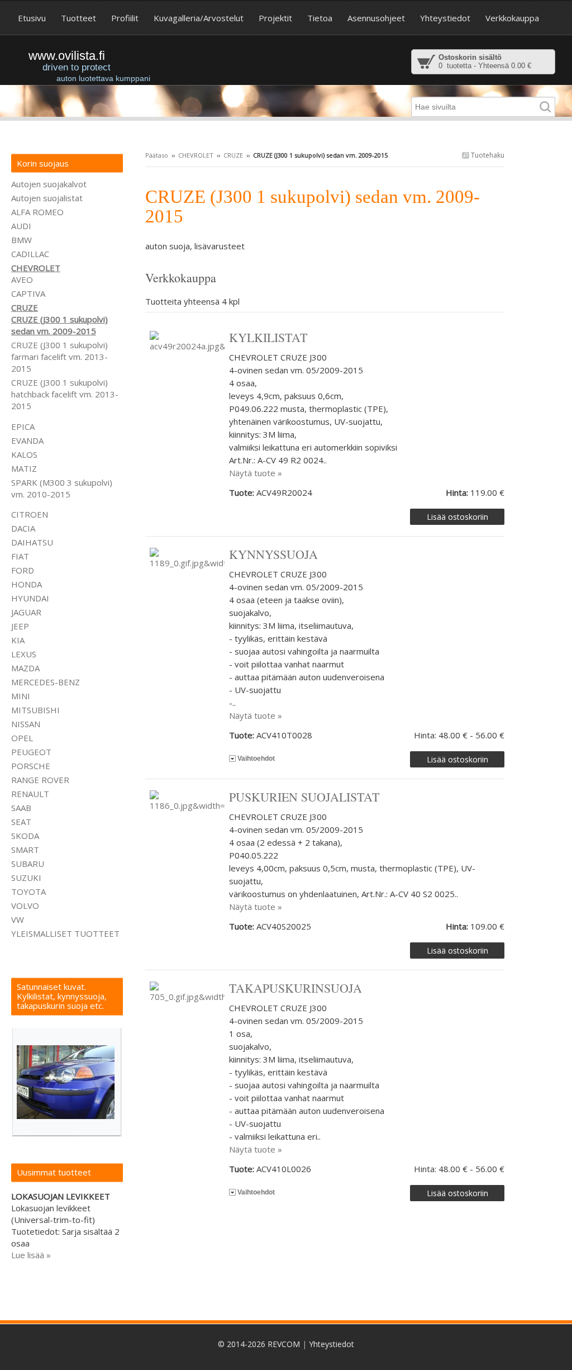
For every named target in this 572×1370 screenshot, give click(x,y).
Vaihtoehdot (256, 758)
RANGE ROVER (40, 779)
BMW (21, 239)
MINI (20, 695)
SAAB (21, 807)
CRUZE (233, 155)
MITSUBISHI (35, 709)
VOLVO (25, 905)
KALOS (24, 454)
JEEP (20, 626)
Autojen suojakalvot (49, 183)
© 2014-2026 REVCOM (259, 1344)
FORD (22, 570)
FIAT (20, 556)
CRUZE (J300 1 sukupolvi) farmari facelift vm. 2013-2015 (59, 356)
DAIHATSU (32, 542)
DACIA (23, 528)
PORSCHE (30, 765)
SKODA (25, 835)
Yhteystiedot (331, 1344)
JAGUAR (26, 612)
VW (17, 919)
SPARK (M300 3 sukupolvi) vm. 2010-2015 (61, 488)
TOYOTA (28, 891)
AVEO (22, 279)
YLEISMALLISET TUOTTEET (65, 933)
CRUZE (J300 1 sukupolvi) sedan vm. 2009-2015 (59, 325)
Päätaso (156, 155)
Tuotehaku (486, 155)
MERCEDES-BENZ (45, 682)
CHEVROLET (195, 155)
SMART (25, 849)
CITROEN (29, 514)
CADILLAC (30, 253)
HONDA (26, 584)
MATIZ (24, 468)
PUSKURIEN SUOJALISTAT (304, 797)
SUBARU (27, 863)
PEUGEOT (31, 751)
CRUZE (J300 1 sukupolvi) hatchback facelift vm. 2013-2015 (64, 394)
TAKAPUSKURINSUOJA (295, 988)
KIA (18, 640)
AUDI (21, 225)
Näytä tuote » (255, 472)
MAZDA (25, 668)
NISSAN (25, 723)
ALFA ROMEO (37, 211)
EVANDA (27, 440)
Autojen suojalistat (47, 197)
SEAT (21, 821)
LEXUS (23, 654)
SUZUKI (26, 877)
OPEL (22, 737)
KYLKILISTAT (268, 337)
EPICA (23, 426)
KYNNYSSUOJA (273, 554)
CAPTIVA (28, 293)
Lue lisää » (31, 1254)
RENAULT (30, 793)
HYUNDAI (30, 598)
